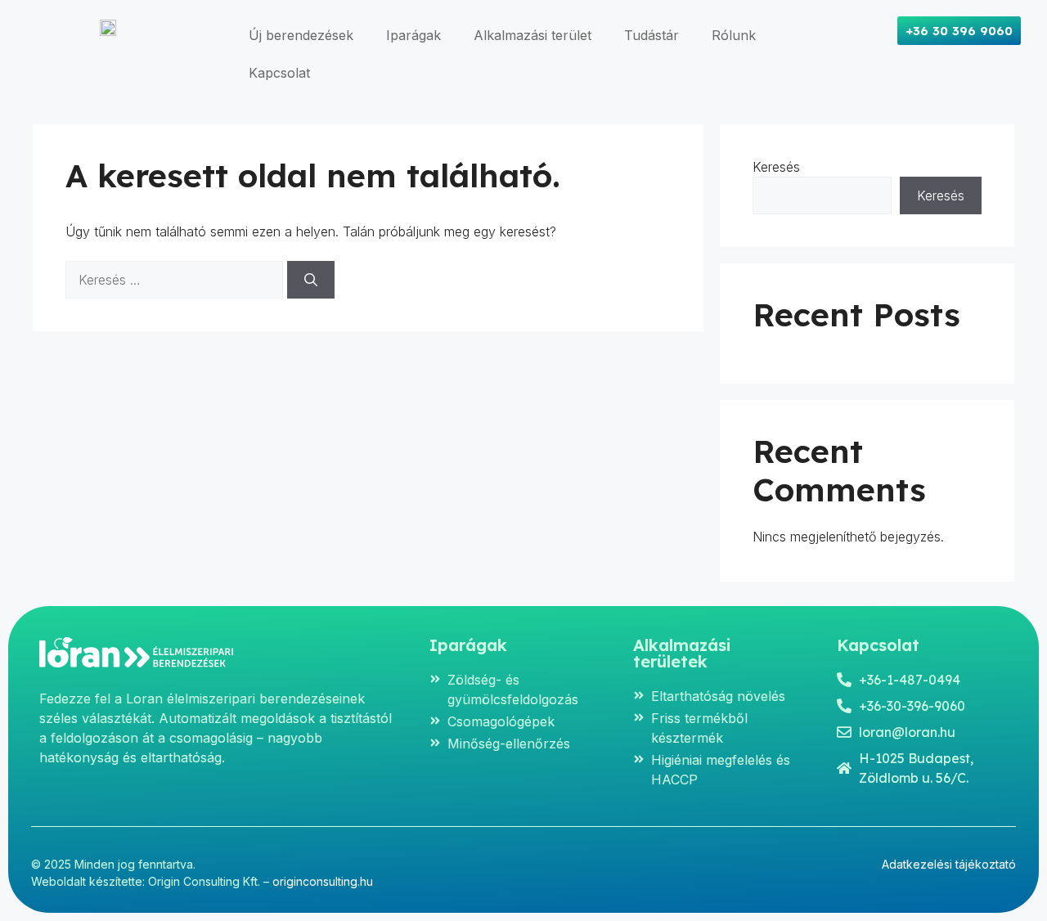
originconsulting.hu (322, 881)
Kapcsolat (279, 73)
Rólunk (734, 35)
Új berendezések (301, 35)
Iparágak (413, 35)
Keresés (776, 167)
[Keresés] (311, 280)
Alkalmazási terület (532, 35)
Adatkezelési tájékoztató (949, 864)
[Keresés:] (176, 280)
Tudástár (651, 35)
